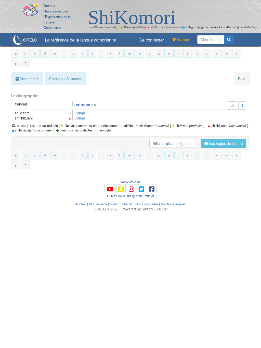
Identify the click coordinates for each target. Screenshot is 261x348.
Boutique (183, 39)
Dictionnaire (29, 78)
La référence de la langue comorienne (80, 40)
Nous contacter (121, 204)
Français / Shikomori (65, 78)
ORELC (30, 40)
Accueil (80, 204)
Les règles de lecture (225, 143)
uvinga (79, 112)
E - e (241, 78)
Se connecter (151, 40)
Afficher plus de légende (172, 143)
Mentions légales (173, 204)
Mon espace (98, 204)
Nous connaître (146, 204)
